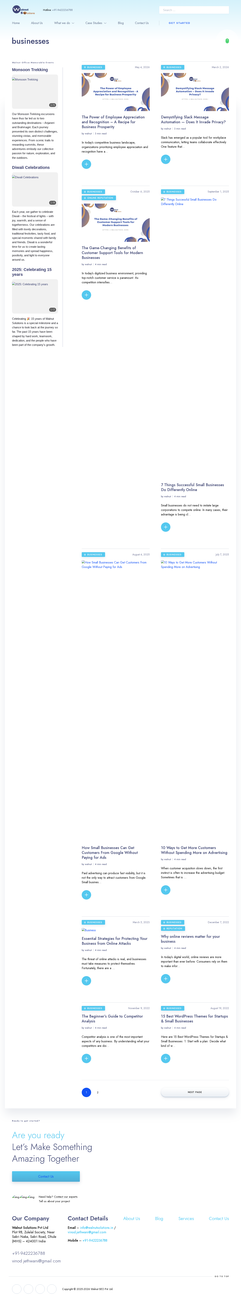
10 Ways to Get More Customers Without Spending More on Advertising (194, 850)
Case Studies (93, 23)
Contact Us (142, 23)
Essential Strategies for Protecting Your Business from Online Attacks (114, 941)
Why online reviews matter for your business (190, 939)
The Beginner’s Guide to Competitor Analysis (112, 1019)
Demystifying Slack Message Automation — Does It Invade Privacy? (193, 119)
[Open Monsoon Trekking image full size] (35, 94)
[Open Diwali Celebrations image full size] (35, 192)
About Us (37, 23)
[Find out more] (227, 41)
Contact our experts (66, 1197)
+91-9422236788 (62, 10)
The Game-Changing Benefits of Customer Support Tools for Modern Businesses (112, 252)
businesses (94, 67)
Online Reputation (100, 198)
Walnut (88, 133)
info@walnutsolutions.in (96, 1227)
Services (186, 1218)
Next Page (195, 1092)
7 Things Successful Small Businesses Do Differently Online (192, 487)
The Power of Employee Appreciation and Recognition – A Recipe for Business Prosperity (113, 122)
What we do (62, 23)
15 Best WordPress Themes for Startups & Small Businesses (194, 1019)
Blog (121, 23)
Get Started (179, 23)
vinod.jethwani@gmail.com (36, 1261)
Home (16, 23)
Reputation (174, 928)
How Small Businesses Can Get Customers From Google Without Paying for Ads (110, 852)
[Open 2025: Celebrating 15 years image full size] (35, 299)
